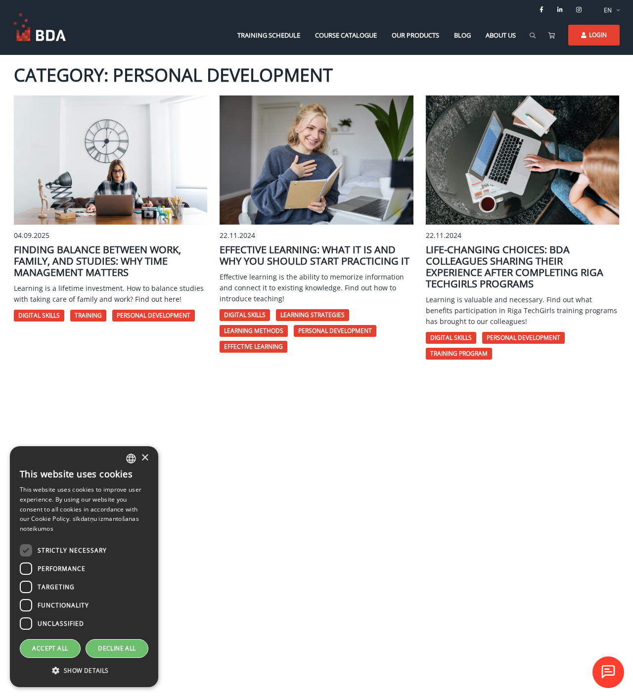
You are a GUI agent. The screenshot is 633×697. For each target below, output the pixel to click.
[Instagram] (579, 9)
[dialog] (84, 566)
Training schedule (268, 35)
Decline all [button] (117, 648)
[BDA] (40, 27)
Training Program (459, 353)
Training (88, 315)
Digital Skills (39, 315)
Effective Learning (253, 346)
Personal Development (153, 315)
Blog (462, 35)
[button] (84, 670)
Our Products (415, 35)
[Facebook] (541, 9)
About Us (501, 35)
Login (598, 35)
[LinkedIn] (560, 9)
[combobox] (131, 459)
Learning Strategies (312, 315)
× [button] (144, 458)
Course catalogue (346, 35)
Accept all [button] (50, 648)
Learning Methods (253, 330)
